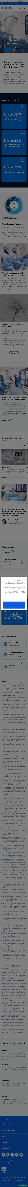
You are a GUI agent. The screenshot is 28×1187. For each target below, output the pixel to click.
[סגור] (3, 578)
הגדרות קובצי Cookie (14, 599)
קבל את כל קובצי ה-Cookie (14, 606)
